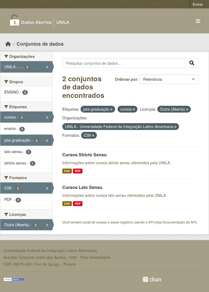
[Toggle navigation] (198, 21)
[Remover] (111, 109)
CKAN (152, 279)
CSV (67, 171)
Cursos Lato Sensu (82, 187)
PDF (78, 171)
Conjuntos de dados (40, 43)
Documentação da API (179, 222)
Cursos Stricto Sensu (84, 154)
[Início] (8, 43)
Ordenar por (126, 79)
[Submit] (192, 63)
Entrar (198, 4)
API (150, 222)
